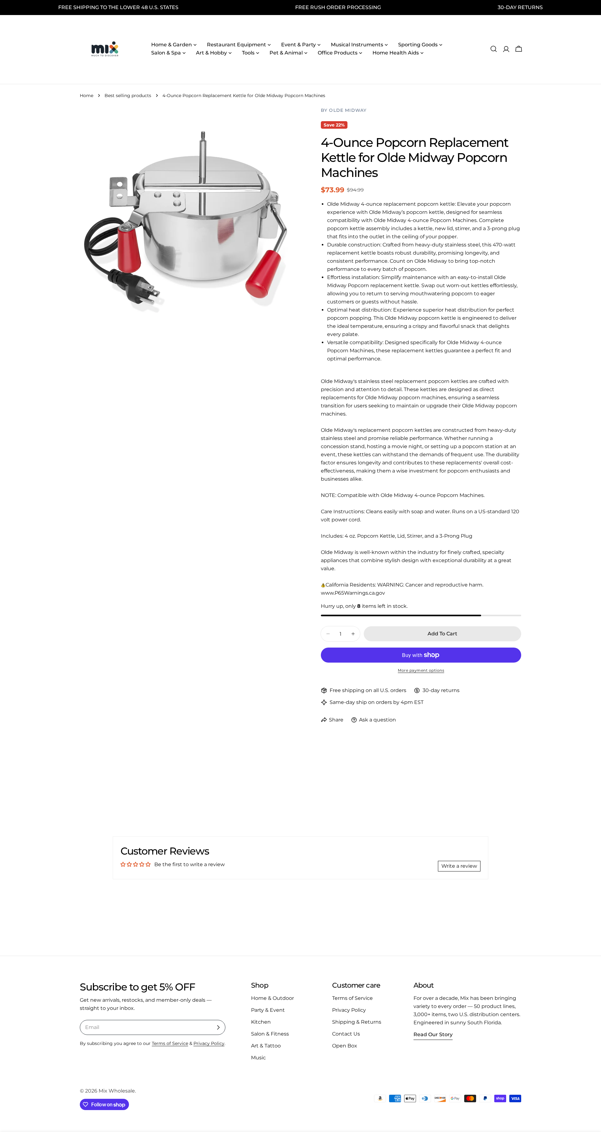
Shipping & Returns (356, 1022)
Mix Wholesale (117, 1091)
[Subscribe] (218, 1027)
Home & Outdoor (272, 998)
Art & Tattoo (266, 1046)
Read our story (433, 1034)
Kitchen (261, 1022)
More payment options (421, 670)
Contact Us (346, 1034)
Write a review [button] (459, 866)
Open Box (344, 1046)
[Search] (493, 49)
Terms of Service (170, 1043)
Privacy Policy (208, 1043)
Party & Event (268, 1010)
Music (258, 1058)
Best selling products (128, 95)
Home (86, 95)
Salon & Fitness (270, 1034)
